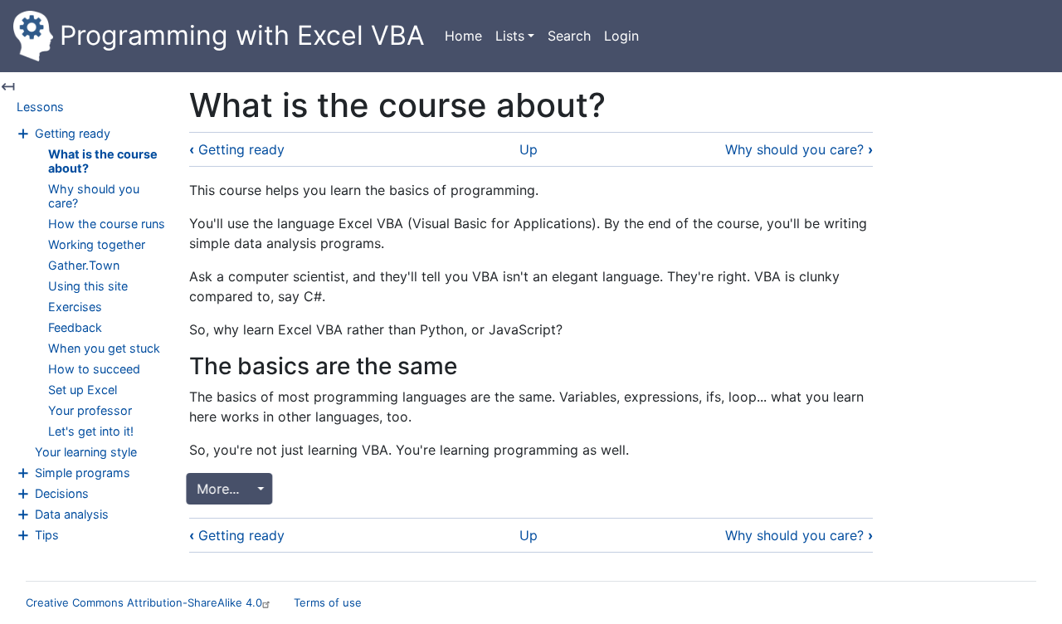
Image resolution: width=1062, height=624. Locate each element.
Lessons (40, 107)
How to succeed (94, 369)
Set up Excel (82, 390)
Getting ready (72, 133)
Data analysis (72, 514)
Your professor (90, 410)
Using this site (88, 286)
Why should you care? (799, 149)
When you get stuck (104, 348)
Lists (509, 35)
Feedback (75, 327)
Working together (96, 244)
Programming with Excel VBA (242, 35)
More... (221, 488)
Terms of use (328, 602)
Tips (47, 535)
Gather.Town (83, 265)
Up (528, 149)
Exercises (75, 307)
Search (569, 35)
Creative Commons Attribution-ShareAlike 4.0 (144, 602)
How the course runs (106, 224)
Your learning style (86, 452)
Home (463, 35)
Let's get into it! (91, 431)
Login (621, 35)
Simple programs (82, 473)
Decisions (62, 493)
